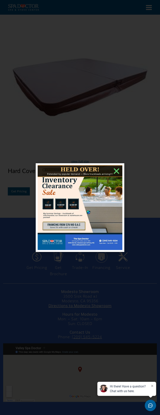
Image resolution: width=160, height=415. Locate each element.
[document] (80, 207)
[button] (116, 171)
